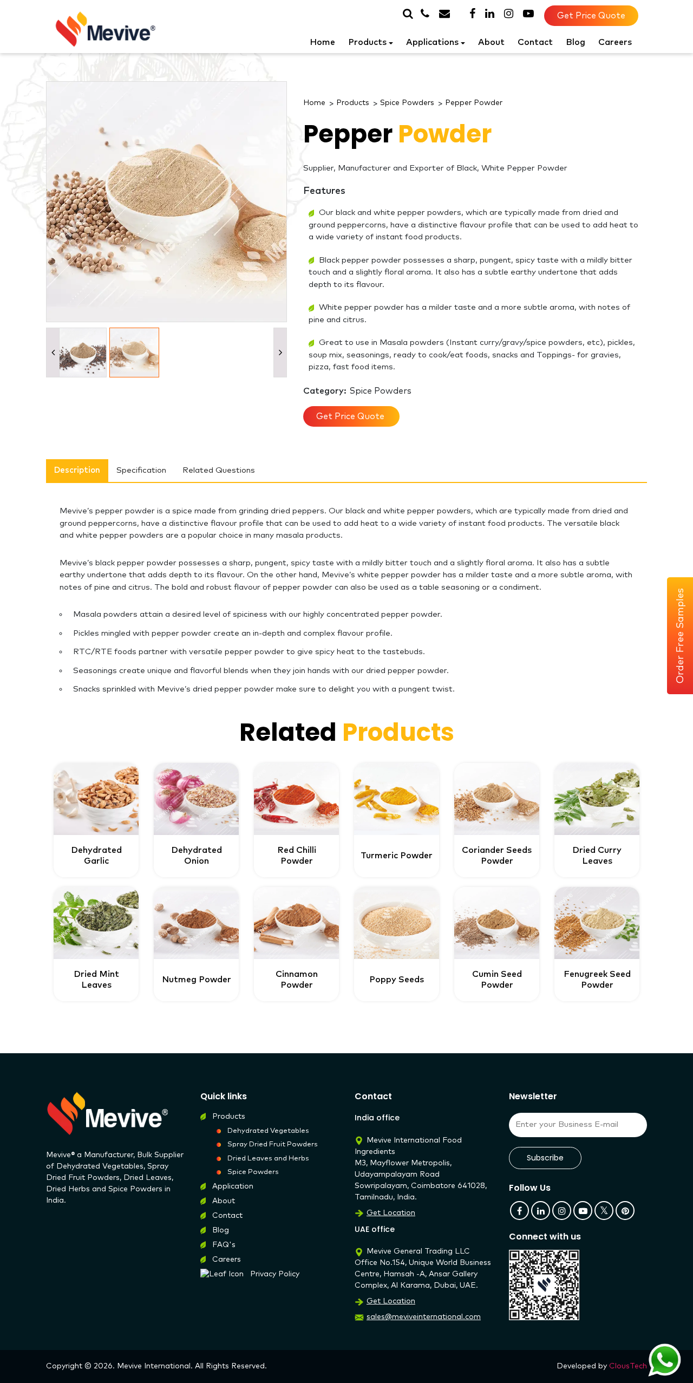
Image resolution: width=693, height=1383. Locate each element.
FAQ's (224, 1245)
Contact (535, 42)
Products (352, 103)
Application (232, 1186)
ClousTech (628, 1366)
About (491, 42)
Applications (432, 42)
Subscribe (545, 1157)
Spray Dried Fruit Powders (272, 1144)
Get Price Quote (591, 15)
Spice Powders (407, 103)
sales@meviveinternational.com (424, 1317)
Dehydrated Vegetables (268, 1130)
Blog (575, 42)
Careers (615, 42)
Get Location (391, 1213)
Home (322, 42)
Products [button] (367, 42)
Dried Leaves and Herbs (268, 1158)
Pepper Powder (473, 103)
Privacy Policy (274, 1274)
